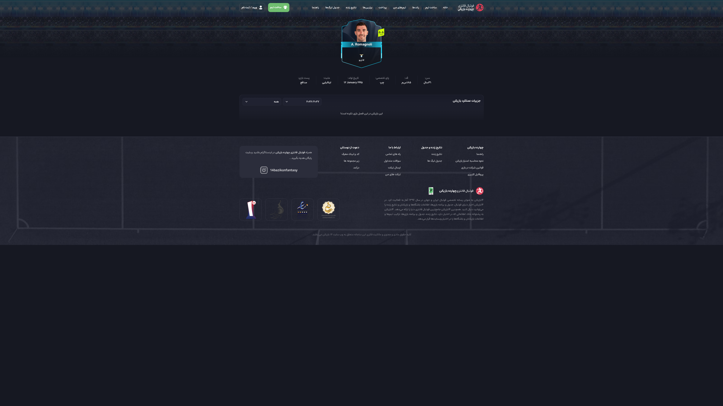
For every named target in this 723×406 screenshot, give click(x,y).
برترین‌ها (367, 7)
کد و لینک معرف (350, 154)
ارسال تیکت (394, 167)
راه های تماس (393, 154)
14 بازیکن (327, 234)
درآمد (356, 167)
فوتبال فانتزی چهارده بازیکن (290, 152)
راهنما (315, 7)
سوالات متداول (392, 161)
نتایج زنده (351, 7)
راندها (415, 7)
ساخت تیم (431, 7)
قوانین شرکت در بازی (472, 167)
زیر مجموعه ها (351, 161)
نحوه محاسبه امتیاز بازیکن (469, 161)
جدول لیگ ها (434, 161)
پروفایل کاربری (476, 174)
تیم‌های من (399, 7)
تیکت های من (393, 174)
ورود (250, 7)
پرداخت (383, 7)
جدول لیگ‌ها (332, 7)
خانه (445, 7)
